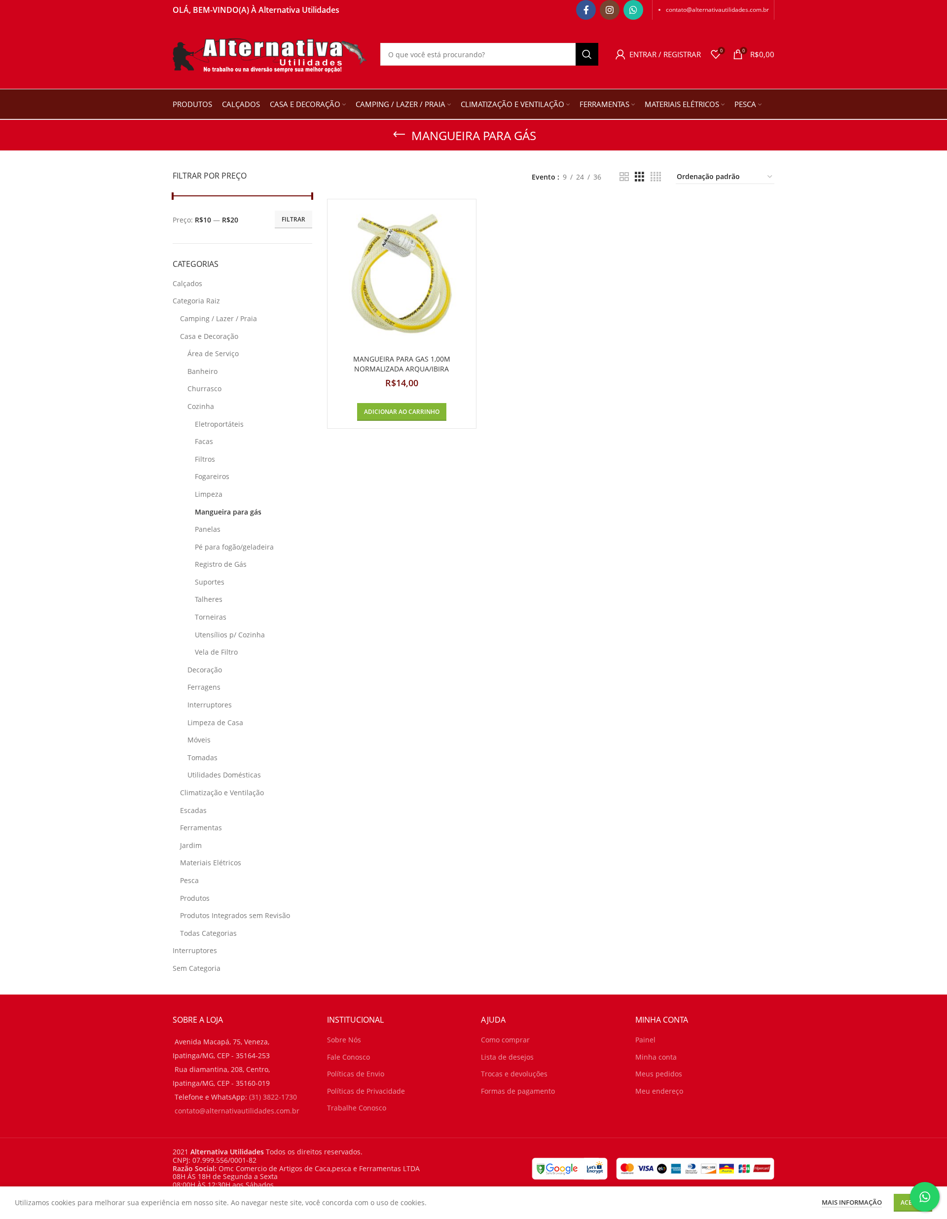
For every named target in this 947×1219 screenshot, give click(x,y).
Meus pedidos (658, 1073)
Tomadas (202, 757)
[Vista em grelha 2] (624, 177)
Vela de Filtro (216, 652)
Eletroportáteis (219, 424)
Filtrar (293, 219)
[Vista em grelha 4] (656, 177)
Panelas (207, 529)
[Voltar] (399, 135)
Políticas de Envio (355, 1073)
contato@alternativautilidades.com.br (717, 9)
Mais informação (852, 1202)
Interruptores (209, 704)
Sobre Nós (344, 1039)
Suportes (209, 582)
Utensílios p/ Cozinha (230, 634)
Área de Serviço (213, 353)
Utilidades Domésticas (224, 774)
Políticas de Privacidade (366, 1091)
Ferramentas (201, 827)
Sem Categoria (196, 968)
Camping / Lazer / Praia (218, 318)
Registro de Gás (221, 564)
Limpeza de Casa (215, 722)
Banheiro (202, 371)
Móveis (199, 739)
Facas (204, 441)
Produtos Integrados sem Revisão (235, 915)
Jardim (191, 845)
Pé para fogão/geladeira (234, 547)
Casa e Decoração (209, 336)
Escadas (193, 810)
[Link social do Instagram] (609, 10)
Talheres (208, 599)
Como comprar (505, 1039)
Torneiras (210, 617)
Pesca (189, 880)
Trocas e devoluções (514, 1073)
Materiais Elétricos (210, 862)
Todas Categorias (208, 933)
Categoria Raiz (196, 300)
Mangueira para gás (228, 512)
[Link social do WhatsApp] (633, 10)
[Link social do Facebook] (586, 10)
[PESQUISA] (587, 54)
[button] (401, 412)
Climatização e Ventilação (222, 792)
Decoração (204, 669)
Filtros (205, 459)
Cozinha (200, 406)
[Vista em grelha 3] (639, 177)
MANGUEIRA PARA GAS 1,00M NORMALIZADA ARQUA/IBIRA (401, 363)
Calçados (187, 283)
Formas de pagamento (518, 1091)
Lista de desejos (507, 1057)
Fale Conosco (348, 1057)
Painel (645, 1039)
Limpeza (208, 494)
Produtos (195, 898)
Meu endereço (659, 1091)
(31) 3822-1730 (273, 1097)
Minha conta (656, 1057)
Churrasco (204, 388)
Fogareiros (212, 476)
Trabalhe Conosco (356, 1107)
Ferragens (203, 687)
